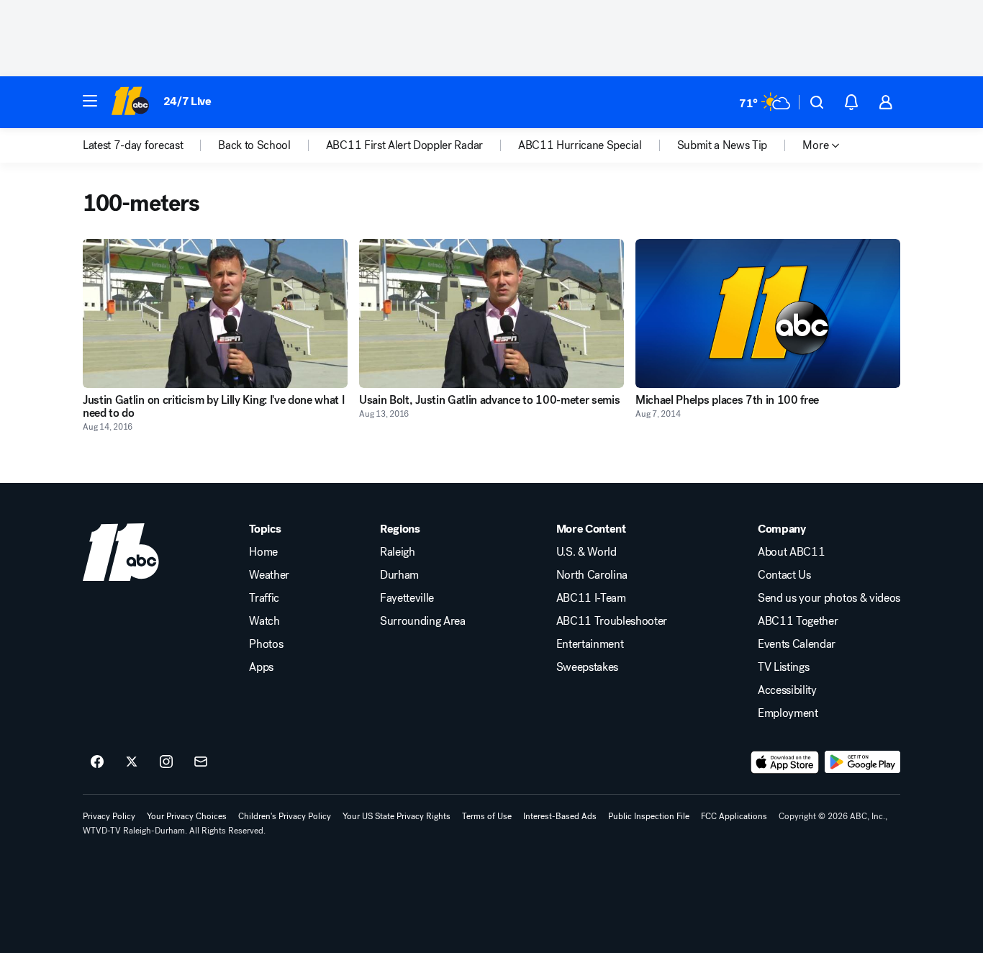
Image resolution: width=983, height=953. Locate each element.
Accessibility (787, 690)
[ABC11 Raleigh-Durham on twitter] (131, 762)
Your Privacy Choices (187, 816)
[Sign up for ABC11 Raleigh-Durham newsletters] (200, 762)
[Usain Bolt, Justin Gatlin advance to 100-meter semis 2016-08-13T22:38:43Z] (491, 313)
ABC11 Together (798, 621)
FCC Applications (734, 816)
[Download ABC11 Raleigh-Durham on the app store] (785, 762)
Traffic (264, 598)
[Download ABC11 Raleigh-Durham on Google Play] (862, 762)
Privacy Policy (109, 816)
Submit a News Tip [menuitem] (722, 145)
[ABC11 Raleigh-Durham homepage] (130, 102)
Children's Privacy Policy (284, 816)
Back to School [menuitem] (254, 145)
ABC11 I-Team (591, 598)
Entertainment (590, 644)
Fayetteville (407, 598)
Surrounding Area (423, 621)
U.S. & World (586, 552)
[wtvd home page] (121, 552)
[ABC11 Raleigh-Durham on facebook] (97, 762)
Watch (264, 621)
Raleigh (397, 552)
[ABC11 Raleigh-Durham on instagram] (166, 762)
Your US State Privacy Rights (396, 816)
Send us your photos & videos (829, 598)
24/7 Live (187, 101)
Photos (266, 644)
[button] (90, 100)
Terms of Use (487, 816)
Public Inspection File (648, 816)
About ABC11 (791, 552)
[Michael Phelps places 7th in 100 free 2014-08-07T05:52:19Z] (767, 313)
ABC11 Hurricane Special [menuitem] (580, 145)
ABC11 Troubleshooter (612, 621)
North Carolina (592, 575)
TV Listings (783, 667)
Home (263, 552)
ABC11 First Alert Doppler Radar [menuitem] (404, 145)
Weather (269, 575)
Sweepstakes (587, 667)
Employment (788, 713)
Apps (261, 667)
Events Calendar (796, 644)
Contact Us (784, 575)
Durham (399, 575)
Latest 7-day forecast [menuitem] (133, 145)
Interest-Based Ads (560, 816)
